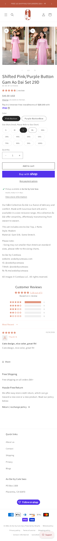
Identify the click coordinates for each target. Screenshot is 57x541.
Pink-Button (11, 118)
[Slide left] (22, 70)
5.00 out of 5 (36, 292)
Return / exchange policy (14, 407)
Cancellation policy (39, 535)
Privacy (9, 462)
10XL (42, 144)
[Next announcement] (51, 4)
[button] (6, 15)
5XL (30, 137)
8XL (19, 144)
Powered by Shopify (32, 526)
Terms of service (29, 530)
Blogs (8, 468)
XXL (44, 131)
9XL (30, 144)
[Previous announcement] (5, 4)
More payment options (29, 181)
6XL (41, 137)
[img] (9, 332)
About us (10, 442)
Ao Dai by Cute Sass (17, 526)
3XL (8, 137)
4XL (19, 137)
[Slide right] (35, 70)
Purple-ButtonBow (34, 118)
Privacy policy (15, 530)
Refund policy (48, 526)
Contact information (21, 535)
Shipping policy (44, 530)
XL (32, 130)
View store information (16, 196)
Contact (9, 448)
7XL (8, 144)
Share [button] (8, 361)
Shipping (5, 100)
